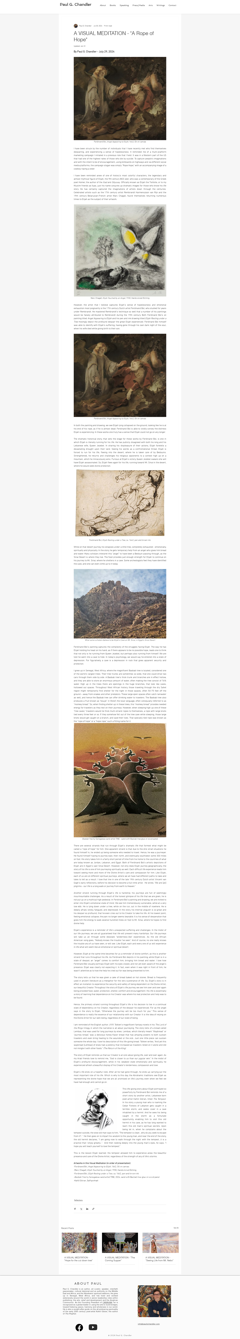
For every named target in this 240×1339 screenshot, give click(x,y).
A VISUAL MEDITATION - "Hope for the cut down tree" (78, 1259)
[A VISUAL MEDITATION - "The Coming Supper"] (120, 1243)
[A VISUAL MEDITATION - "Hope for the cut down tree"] (79, 1243)
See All (176, 1228)
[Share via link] (93, 1209)
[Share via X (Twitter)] (81, 1209)
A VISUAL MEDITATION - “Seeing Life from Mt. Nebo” (160, 1259)
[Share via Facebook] (75, 1209)
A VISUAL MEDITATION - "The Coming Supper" (120, 1259)
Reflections (78, 1200)
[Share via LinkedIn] (87, 1209)
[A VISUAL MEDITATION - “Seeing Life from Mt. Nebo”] (160, 1243)
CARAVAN (107, 1302)
